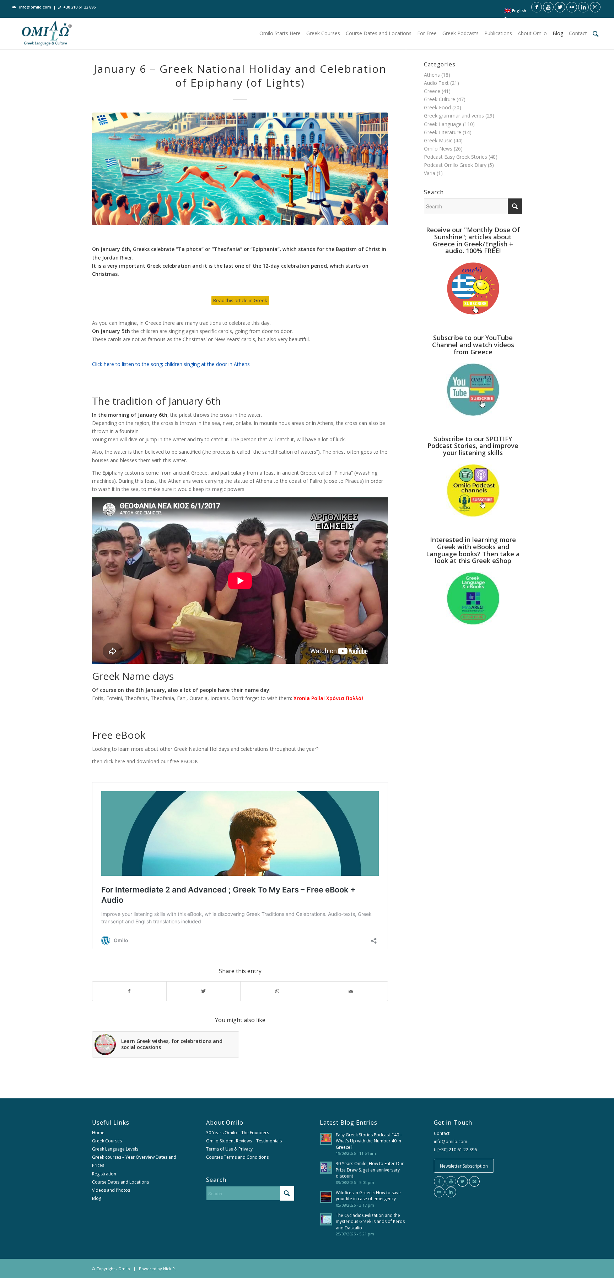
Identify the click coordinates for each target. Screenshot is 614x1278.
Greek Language (443, 124)
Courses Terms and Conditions (237, 1157)
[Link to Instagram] (595, 7)
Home (98, 1133)
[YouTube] (451, 1181)
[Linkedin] (451, 1192)
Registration (104, 1174)
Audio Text (436, 83)
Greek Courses (107, 1141)
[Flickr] (439, 1192)
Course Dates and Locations (120, 1182)
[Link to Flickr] (571, 7)
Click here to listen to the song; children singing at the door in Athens (171, 364)
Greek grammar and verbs (454, 115)
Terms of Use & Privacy (229, 1149)
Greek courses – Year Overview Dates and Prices (134, 1161)
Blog (96, 1198)
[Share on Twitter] (203, 991)
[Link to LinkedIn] (583, 7)
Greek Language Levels (115, 1149)
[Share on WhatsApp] (277, 991)
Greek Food (437, 107)
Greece (432, 91)
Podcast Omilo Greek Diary (455, 165)
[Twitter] (462, 1181)
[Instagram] (474, 1181)
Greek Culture (439, 99)
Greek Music (438, 140)
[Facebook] (439, 1181)
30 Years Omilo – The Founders (237, 1133)
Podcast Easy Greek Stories (455, 156)
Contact (441, 1133)
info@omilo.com (35, 7)
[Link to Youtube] (548, 7)
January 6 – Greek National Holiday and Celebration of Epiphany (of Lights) (240, 75)
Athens (432, 74)
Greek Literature (442, 132)
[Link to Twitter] (560, 7)
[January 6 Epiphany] (240, 169)
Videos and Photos (111, 1190)
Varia (429, 173)
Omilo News (438, 148)
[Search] (596, 33)
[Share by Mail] (351, 991)
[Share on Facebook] (129, 991)
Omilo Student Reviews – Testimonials (244, 1141)
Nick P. (169, 1268)
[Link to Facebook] (536, 7)
